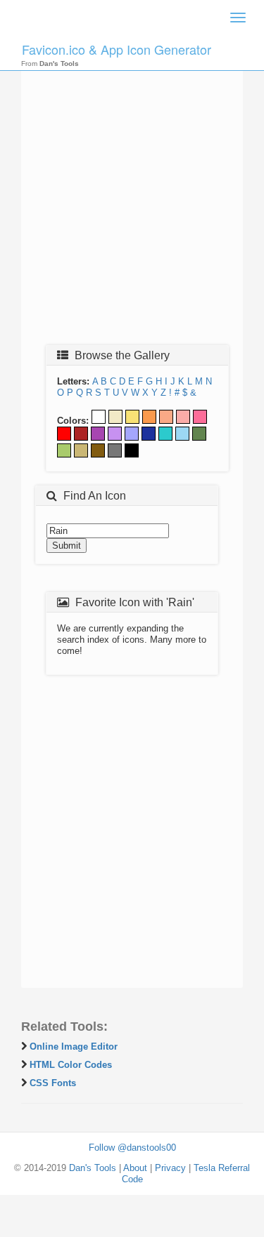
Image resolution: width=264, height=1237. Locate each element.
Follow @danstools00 (132, 1147)
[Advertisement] (132, 199)
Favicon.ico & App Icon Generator (116, 49)
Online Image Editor (74, 1046)
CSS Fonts (53, 1083)
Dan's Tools (92, 1168)
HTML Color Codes (71, 1064)
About (135, 1168)
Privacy (170, 1168)
